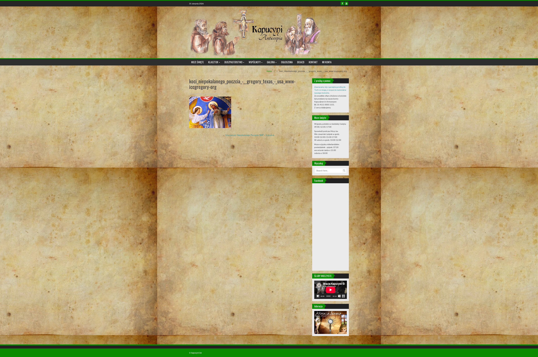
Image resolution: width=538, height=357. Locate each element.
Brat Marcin (201, 94)
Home (269, 71)
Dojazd (300, 62)
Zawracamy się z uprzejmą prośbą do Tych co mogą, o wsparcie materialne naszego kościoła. (330, 90)
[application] (330, 290)
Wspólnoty (255, 62)
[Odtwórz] (317, 296)
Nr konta (326, 62)
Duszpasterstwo (233, 62)
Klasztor (213, 62)
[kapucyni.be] (255, 32)
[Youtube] (346, 3)
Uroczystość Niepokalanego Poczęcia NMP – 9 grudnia (248, 135)
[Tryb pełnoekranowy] (343, 296)
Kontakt (313, 62)
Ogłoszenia (287, 62)
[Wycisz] (339, 296)
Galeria (271, 62)
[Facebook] (342, 3)
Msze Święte (197, 62)
